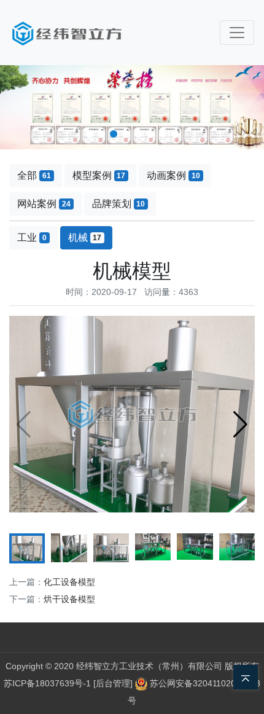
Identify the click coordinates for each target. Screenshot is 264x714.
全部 (34, 175)
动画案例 (173, 175)
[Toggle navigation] (237, 32)
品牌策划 (119, 203)
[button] (89, 134)
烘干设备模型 (69, 599)
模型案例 (99, 175)
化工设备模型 (69, 582)
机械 (85, 237)
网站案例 (44, 203)
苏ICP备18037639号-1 (47, 683)
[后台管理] (114, 683)
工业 (32, 237)
